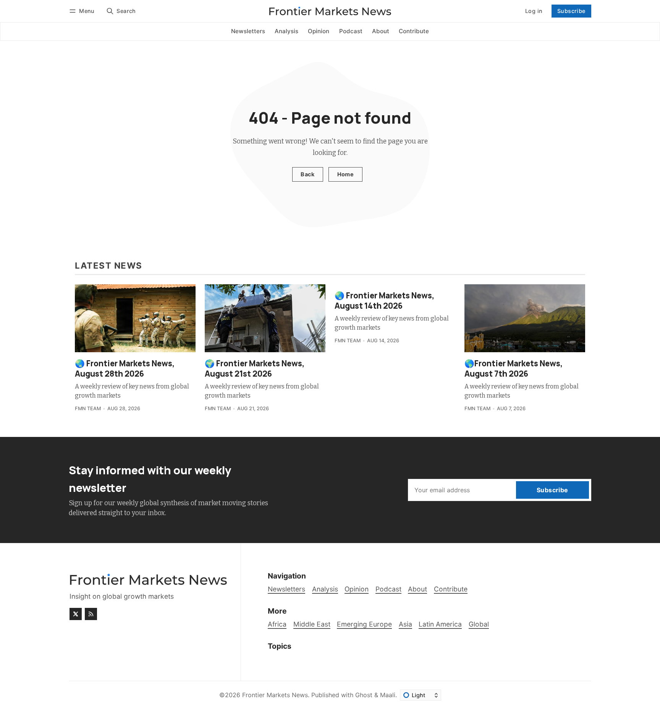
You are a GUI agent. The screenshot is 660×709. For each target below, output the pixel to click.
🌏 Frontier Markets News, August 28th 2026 (125, 368)
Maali (387, 695)
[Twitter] (76, 614)
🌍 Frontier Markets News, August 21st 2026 (255, 368)
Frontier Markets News (275, 695)
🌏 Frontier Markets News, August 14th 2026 (385, 300)
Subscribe (571, 11)
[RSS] (91, 614)
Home (345, 174)
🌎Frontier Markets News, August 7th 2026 (513, 368)
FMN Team (88, 408)
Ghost (363, 695)
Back (307, 174)
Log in (533, 11)
